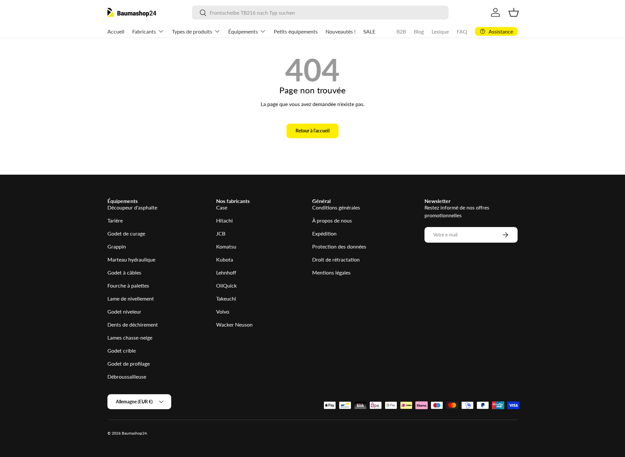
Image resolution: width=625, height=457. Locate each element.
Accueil (115, 31)
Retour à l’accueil (312, 130)
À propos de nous (332, 220)
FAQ (462, 31)
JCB (220, 233)
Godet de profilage (128, 363)
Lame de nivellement (130, 298)
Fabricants (144, 31)
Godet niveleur (124, 311)
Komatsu (226, 246)
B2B (401, 31)
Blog (419, 31)
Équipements (243, 31)
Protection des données (339, 246)
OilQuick (226, 285)
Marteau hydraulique (131, 259)
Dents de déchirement (132, 324)
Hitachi (224, 220)
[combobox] (320, 13)
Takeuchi (226, 298)
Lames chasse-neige (129, 337)
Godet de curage (126, 233)
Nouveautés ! (340, 31)
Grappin (116, 246)
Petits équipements (296, 31)
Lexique (440, 31)
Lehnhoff (226, 272)
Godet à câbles (124, 272)
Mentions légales (331, 272)
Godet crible (121, 350)
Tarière (115, 220)
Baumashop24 (134, 433)
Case (221, 207)
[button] (514, 12)
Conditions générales (336, 207)
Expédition (324, 233)
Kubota (224, 259)
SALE (369, 31)
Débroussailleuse (126, 376)
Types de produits (192, 31)
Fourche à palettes (128, 285)
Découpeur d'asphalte (132, 207)
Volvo (222, 311)
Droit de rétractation (336, 259)
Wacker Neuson (234, 324)
